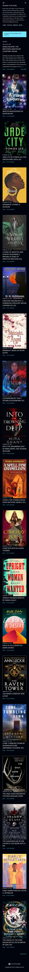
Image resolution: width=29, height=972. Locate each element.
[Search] (25, 2)
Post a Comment (10, 69)
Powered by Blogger (16, 964)
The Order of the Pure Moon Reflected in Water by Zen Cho (14, 942)
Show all (6, 35)
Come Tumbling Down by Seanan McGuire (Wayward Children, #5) (14, 745)
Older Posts (23, 954)
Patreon (15, 25)
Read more (23, 69)
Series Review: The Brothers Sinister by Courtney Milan (12, 49)
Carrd (4, 25)
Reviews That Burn (10, 6)
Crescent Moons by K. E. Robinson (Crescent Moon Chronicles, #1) (14, 303)
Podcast (9, 25)
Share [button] (4, 69)
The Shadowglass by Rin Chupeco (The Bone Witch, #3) (14, 843)
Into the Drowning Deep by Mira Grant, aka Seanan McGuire (14, 449)
